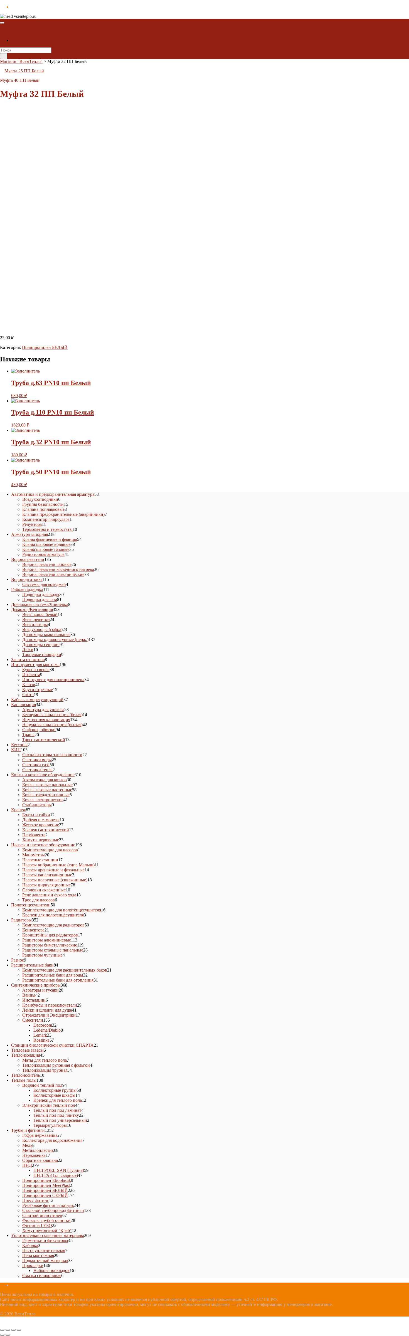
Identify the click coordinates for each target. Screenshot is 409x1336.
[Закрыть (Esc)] (19, 1330)
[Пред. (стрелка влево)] (2, 1335)
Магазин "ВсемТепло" (21, 30)
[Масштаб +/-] (2, 1330)
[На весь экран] (8, 1330)
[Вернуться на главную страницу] (38, 16)
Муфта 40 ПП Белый (20, 80)
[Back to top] (1, 1323)
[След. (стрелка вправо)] (8, 1335)
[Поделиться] (13, 1330)
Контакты (20, 40)
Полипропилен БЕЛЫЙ (45, 347)
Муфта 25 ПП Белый (24, 70)
